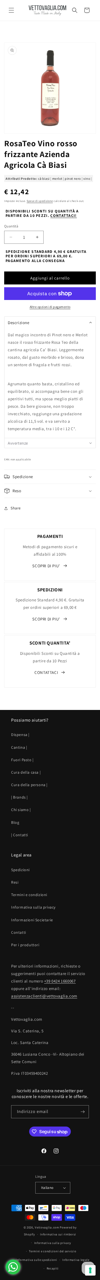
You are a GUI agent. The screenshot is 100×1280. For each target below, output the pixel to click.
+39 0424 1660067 (60, 981)
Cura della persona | (29, 784)
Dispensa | (20, 734)
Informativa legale (75, 1260)
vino (86, 178)
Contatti (18, 932)
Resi (14, 882)
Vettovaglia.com (47, 1227)
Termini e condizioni (29, 894)
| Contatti (19, 834)
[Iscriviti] (82, 1111)
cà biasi (44, 178)
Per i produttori (25, 944)
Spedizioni (20, 869)
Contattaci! (63, 215)
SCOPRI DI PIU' (46, 565)
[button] (11, 10)
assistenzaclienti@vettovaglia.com (44, 996)
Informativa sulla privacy (33, 907)
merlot (57, 178)
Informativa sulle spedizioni (36, 1260)
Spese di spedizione (40, 201)
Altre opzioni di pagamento (50, 307)
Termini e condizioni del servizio (52, 1251)
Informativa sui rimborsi (58, 1234)
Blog (15, 822)
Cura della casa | (26, 772)
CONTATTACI (46, 672)
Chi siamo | (21, 809)
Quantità (11, 226)
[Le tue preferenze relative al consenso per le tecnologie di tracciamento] (90, 1270)
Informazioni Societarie (32, 919)
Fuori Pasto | (22, 759)
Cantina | (19, 747)
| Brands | (19, 797)
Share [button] (16, 508)
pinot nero (73, 178)
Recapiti (53, 1268)
